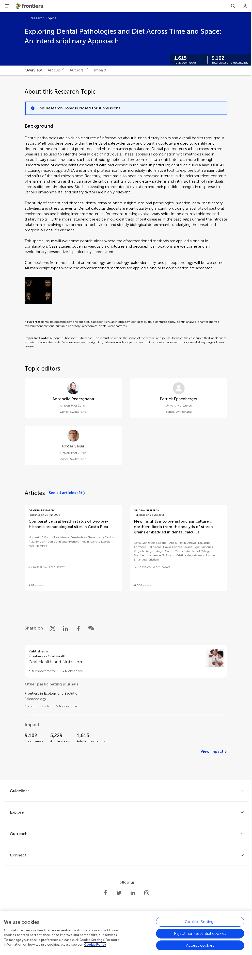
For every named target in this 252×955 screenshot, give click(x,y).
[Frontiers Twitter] (119, 893)
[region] (126, 933)
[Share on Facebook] (78, 628)
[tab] (33, 70)
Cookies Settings (200, 921)
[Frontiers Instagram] (147, 893)
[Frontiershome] (30, 6)
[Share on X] (53, 628)
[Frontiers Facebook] (105, 893)
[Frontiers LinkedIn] (133, 893)
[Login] (245, 6)
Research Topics (43, 18)
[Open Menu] (7, 6)
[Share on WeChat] (91, 628)
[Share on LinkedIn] (65, 628)
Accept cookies (200, 945)
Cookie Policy (95, 944)
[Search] (233, 6)
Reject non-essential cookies (200, 933)
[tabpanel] (126, 428)
